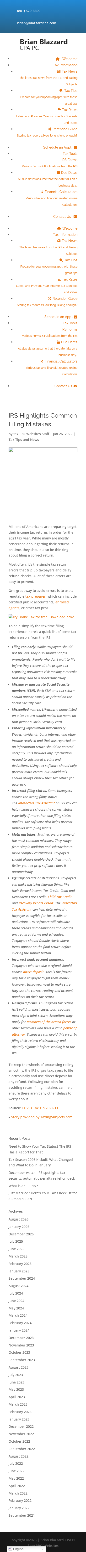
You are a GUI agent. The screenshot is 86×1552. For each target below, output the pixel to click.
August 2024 (18, 1285)
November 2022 (21, 1434)
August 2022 (18, 1456)
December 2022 (21, 1426)
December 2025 (21, 1234)
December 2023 (21, 1337)
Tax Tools (70, 154)
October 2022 (19, 1441)
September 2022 (22, 1448)
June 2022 (16, 1471)
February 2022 (20, 1500)
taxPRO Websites (44, 1545)
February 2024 (20, 1322)
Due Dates (47, 179)
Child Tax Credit (60, 897)
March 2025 (18, 1256)
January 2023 (19, 1419)
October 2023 (19, 1352)
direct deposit (33, 972)
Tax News (48, 77)
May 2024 (16, 1308)
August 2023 (18, 1367)
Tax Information (65, 65)
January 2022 (19, 1508)
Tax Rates (46, 116)
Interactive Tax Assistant (36, 803)
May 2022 (16, 1478)
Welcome (69, 59)
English (17, 1549)
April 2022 (17, 1485)
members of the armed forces (49, 1022)
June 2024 (16, 1300)
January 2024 (19, 1330)
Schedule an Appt (57, 147)
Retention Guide (47, 132)
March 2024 (18, 1315)
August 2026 (18, 1219)
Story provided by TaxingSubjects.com (41, 1117)
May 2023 (16, 1389)
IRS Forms (49, 163)
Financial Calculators (51, 198)
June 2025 (16, 1248)
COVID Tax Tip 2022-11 (40, 1108)
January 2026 (19, 1226)
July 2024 (16, 1293)
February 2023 (20, 1411)
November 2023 (21, 1345)
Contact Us (62, 217)
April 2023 (17, 1397)
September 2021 (22, 1515)
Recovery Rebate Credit (36, 903)
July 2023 (16, 1374)
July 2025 (16, 1241)
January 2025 (19, 1271)
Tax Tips (48, 97)
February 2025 (20, 1263)
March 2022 (18, 1493)
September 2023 (22, 1360)
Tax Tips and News (24, 439)
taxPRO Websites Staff (31, 434)
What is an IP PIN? (23, 1185)
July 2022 (16, 1463)
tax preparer (35, 596)
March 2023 (18, 1404)
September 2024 (22, 1278)
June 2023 (16, 1382)
